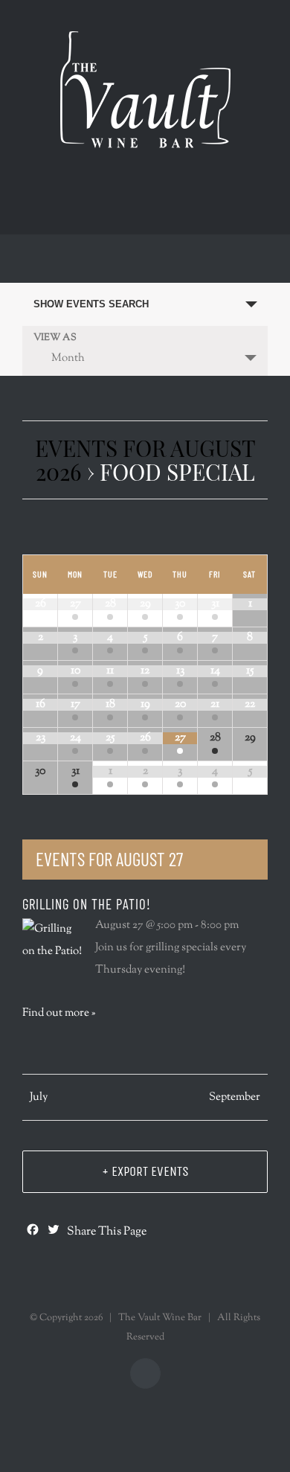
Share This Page (106, 1232)
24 (75, 737)
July (39, 1097)
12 (145, 670)
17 (75, 704)
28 (110, 603)
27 (75, 603)
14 (215, 670)
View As (55, 338)
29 (145, 603)
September (234, 1097)
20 (180, 704)
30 (180, 603)
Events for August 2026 (145, 460)
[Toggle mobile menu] (152, 200)
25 (110, 737)
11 (110, 670)
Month (68, 358)
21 (214, 704)
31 (215, 603)
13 (180, 670)
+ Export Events (145, 1171)
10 (75, 670)
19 (145, 704)
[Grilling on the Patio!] (53, 940)
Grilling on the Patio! (86, 903)
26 (145, 737)
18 (110, 704)
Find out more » (58, 1013)
